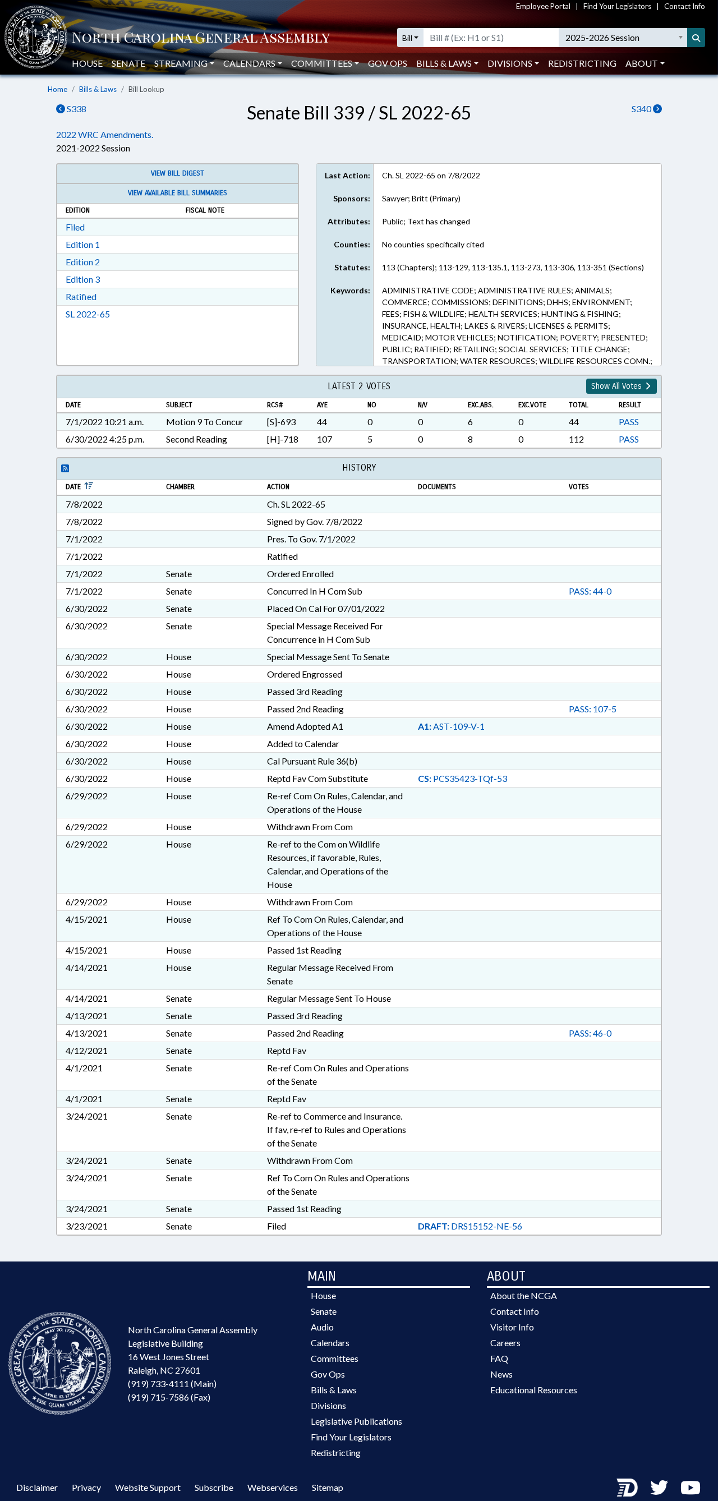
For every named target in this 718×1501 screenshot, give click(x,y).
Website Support (148, 1487)
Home (57, 89)
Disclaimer (37, 1487)
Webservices (272, 1487)
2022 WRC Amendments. (104, 134)
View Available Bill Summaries (177, 192)
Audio (322, 1327)
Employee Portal (543, 6)
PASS (629, 421)
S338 (75, 108)
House (87, 63)
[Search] (696, 37)
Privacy (86, 1487)
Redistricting (582, 63)
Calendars (330, 1342)
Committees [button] (321, 63)
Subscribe (214, 1487)
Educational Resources (533, 1389)
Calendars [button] (249, 63)
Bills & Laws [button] (444, 63)
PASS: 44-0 (590, 591)
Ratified (81, 296)
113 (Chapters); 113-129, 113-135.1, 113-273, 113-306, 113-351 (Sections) (513, 267)
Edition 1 (83, 244)
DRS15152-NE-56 (470, 1226)
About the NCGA (523, 1295)
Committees (334, 1358)
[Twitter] (659, 1487)
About (641, 63)
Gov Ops (387, 63)
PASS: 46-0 (590, 1033)
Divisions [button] (509, 63)
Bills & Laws (98, 89)
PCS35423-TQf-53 (462, 778)
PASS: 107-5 (592, 708)
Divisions (328, 1405)
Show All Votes (617, 386)
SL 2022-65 (88, 314)
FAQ (499, 1358)
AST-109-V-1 (451, 726)
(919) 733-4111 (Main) (172, 1383)
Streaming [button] (181, 63)
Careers (505, 1342)
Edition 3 (83, 279)
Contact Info (684, 6)
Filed (75, 227)
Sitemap (327, 1487)
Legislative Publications (356, 1421)
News (501, 1374)
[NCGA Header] (201, 37)
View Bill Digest (177, 173)
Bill (407, 38)
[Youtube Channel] (690, 1487)
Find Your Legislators (617, 6)
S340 (642, 108)
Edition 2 (83, 261)
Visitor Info (512, 1327)
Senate (128, 63)
